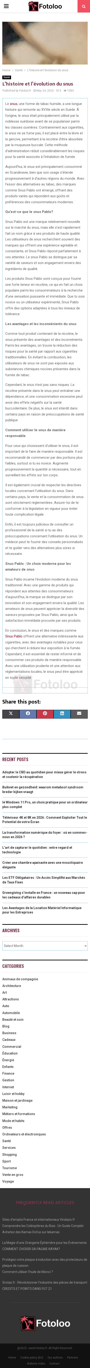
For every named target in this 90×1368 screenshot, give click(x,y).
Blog (5, 1026)
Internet (8, 1087)
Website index (36, 1363)
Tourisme (9, 1168)
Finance (8, 1073)
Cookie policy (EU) (31, 1357)
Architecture (11, 986)
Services (9, 1148)
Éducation (10, 1053)
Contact (54, 1363)
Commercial (11, 1046)
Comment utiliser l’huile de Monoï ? (27, 1272)
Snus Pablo (13, 636)
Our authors (55, 1357)
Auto (5, 1006)
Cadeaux (8, 1040)
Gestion (8, 1080)
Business (9, 1033)
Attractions (10, 999)
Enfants (8, 1067)
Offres (7, 1127)
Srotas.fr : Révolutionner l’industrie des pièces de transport (44, 1282)
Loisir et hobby (13, 1094)
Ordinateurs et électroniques (24, 1134)
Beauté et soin (13, 1019)
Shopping (9, 1154)
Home (12, 1357)
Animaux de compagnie (20, 979)
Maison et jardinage (17, 1100)
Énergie (8, 1060)
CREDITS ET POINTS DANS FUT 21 (27, 1289)
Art (4, 992)
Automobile (11, 1013)
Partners (72, 1357)
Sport (6, 1161)
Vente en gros (12, 1175)
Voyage (8, 1181)
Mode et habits (13, 1121)
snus (13, 104)
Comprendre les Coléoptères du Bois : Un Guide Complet (43, 1226)
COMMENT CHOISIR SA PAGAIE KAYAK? (31, 1249)
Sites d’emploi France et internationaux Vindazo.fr (38, 1219)
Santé (6, 77)
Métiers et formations (18, 1114)
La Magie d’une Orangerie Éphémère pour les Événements (44, 1243)
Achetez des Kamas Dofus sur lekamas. (31, 1232)
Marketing (10, 1107)
